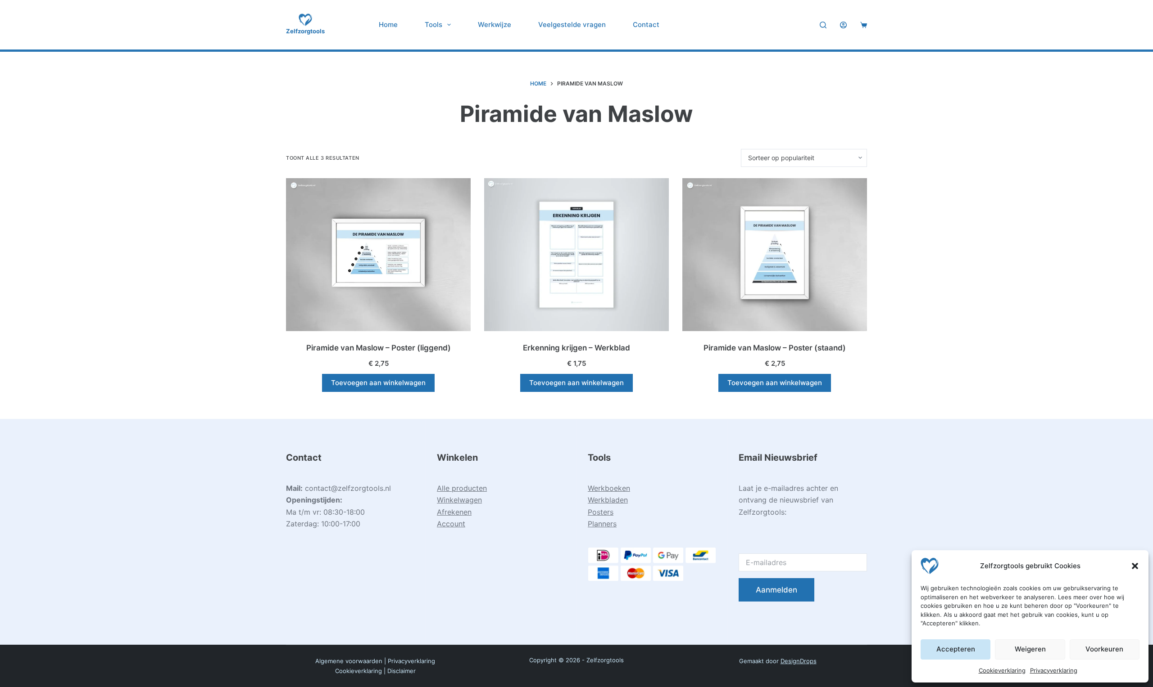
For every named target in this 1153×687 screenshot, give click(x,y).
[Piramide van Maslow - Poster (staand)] (774, 254)
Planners (602, 523)
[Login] (843, 25)
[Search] (823, 25)
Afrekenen (454, 511)
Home (388, 24)
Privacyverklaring (1053, 670)
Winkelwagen (459, 499)
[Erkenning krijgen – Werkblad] (576, 254)
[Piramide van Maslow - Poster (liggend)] (378, 254)
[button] (1134, 565)
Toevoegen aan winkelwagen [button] (378, 382)
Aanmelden (776, 589)
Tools (433, 24)
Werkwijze (494, 24)
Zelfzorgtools (305, 31)
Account (451, 523)
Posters (600, 511)
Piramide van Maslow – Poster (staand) (775, 347)
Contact (646, 24)
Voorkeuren (1104, 649)
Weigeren (1030, 649)
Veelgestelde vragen (572, 24)
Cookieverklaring (1002, 670)
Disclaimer (401, 670)
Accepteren (955, 649)
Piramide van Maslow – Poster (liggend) (378, 347)
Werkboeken (609, 488)
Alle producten (462, 488)
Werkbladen (608, 499)
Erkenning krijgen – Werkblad (576, 347)
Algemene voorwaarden (348, 661)
